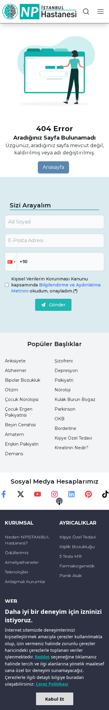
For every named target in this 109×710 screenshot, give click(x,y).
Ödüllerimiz (16, 552)
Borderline (65, 428)
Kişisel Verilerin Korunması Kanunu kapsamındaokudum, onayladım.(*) (56, 285)
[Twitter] (20, 494)
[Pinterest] (88, 494)
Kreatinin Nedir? (71, 447)
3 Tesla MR (70, 556)
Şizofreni (63, 361)
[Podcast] (59, 501)
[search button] (86, 11)
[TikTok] (105, 494)
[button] (11, 262)
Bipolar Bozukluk (22, 380)
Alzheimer (15, 370)
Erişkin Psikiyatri (21, 444)
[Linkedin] (71, 494)
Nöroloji (62, 390)
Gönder (57, 305)
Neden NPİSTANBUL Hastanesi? (27, 540)
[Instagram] (54, 494)
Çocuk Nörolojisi (21, 399)
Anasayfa (53, 167)
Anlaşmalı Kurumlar (25, 581)
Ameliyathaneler (22, 562)
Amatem (14, 434)
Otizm (11, 390)
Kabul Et (54, 699)
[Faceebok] (3, 494)
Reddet (42, 657)
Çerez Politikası (52, 684)
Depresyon (66, 370)
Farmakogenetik (76, 566)
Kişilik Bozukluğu (77, 546)
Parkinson (64, 409)
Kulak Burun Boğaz (74, 399)
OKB (59, 418)
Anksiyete (15, 361)
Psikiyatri (63, 380)
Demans (14, 453)
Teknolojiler (16, 572)
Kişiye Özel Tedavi (73, 438)
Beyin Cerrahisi (20, 425)
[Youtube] (37, 494)
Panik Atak (70, 575)
